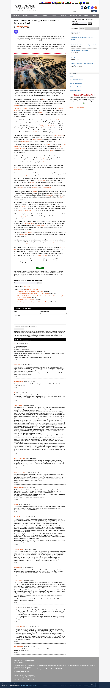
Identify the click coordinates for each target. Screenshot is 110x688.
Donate (54, 15)
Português (80, 4)
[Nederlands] (73, 3)
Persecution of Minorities (76, 86)
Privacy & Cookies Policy (29, 680)
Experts (35, 15)
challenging (28, 232)
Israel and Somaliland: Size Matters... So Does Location (33, 293)
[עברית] (66, 3)
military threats (25, 141)
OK (92, 685)
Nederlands (73, 4)
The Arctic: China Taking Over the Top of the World (83, 45)
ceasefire (16, 105)
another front (49, 144)
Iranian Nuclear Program (76, 79)
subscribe (34, 305)
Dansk (46, 4)
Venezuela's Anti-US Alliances (25, 300)
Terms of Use (17, 680)
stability (35, 191)
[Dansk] (46, 3)
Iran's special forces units (21, 108)
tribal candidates (40, 180)
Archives (63, 15)
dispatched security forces (26, 210)
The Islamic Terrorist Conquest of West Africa (30, 291)
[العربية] (40, 3)
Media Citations (83, 15)
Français (62, 4)
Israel (28, 286)
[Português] (80, 3)
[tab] (74, 28)
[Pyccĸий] (84, 3)
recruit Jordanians (59, 135)
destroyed (44, 99)
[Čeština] (43, 3)
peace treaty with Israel (53, 242)
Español (59, 4)
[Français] (63, 3)
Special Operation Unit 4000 (46, 126)
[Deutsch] (49, 3)
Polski (77, 4)
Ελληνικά (53, 4)
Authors (44, 15)
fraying (20, 188)
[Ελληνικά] (53, 3)
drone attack (23, 234)
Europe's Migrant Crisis (76, 83)
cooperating (22, 216)
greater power (18, 169)
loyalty (32, 182)
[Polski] (76, 3)
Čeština (43, 4)
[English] (56, 3)
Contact (94, 15)
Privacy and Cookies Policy (28, 685)
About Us (16, 15)
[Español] (59, 3)
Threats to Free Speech (75, 90)
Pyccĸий (84, 4)
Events (25, 15)
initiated (35, 132)
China (71, 76)
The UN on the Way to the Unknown (79, 50)
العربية (40, 4)
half (61, 197)
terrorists (41, 112)
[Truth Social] (16, 33)
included (16, 124)
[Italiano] (69, 3)
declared (24, 206)
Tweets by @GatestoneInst (76, 107)
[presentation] (74, 28)
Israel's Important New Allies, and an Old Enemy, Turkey (33, 302)
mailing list (60, 305)
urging (51, 151)
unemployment (47, 188)
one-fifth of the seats (46, 162)
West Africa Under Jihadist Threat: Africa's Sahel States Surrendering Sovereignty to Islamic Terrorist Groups (41, 296)
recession (35, 188)
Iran (25, 286)
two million (41, 173)
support (27, 175)
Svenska (87, 4)
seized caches (59, 120)
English (56, 4)
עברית (66, 4)
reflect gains (42, 158)
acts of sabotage (37, 139)
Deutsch (49, 4)
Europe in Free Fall (75, 32)
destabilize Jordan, (41, 225)
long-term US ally (25, 244)
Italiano (69, 4)
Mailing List (73, 15)
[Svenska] (87, 3)
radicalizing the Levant (40, 255)
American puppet (29, 223)
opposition (49, 195)
